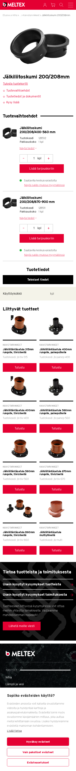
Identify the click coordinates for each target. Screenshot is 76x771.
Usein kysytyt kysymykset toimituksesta (35, 594)
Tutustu (20, 367)
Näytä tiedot (27, 148)
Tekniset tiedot (38, 279)
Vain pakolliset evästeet (38, 752)
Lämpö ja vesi (15, 684)
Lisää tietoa (14, 731)
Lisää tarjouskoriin (41, 168)
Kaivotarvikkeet (31, 15)
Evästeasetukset (38, 762)
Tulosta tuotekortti (15, 83)
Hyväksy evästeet (38, 741)
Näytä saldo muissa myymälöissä (44, 185)
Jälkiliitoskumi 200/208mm (56, 15)
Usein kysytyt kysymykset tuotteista (32, 584)
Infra (15, 15)
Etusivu (7, 15)
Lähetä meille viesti (22, 626)
